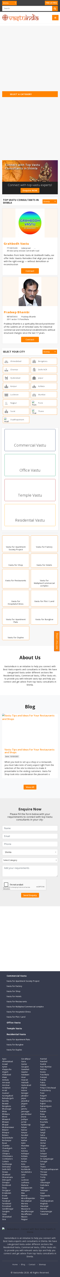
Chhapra (6, 1153)
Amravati (6, 1082)
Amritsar (6, 1085)
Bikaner (5, 1130)
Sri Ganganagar (46, 1159)
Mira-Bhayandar (28, 1198)
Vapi (42, 1188)
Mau (23, 1193)
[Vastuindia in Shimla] (20, 17)
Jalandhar (25, 1101)
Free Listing (51, 3)
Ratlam (43, 1111)
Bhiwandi (6, 1119)
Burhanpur (7, 1140)
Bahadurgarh (8, 1098)
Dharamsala (7, 1177)
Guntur (24, 1064)
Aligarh (5, 1072)
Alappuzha (7, 1069)
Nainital (43, 1059)
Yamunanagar (46, 1211)
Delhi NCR (6, 1169)
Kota (23, 1164)
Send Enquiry (30, 895)
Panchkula (44, 1074)
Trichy (42, 1177)
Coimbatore (7, 1159)
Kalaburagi (26, 1124)
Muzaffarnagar (27, 1211)
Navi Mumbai (45, 1066)
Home (15, 1264)
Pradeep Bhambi (16, 312)
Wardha (43, 1209)
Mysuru (24, 1216)
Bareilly (5, 1101)
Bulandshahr (7, 1138)
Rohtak (43, 1116)
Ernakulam (6, 1193)
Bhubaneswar (8, 1127)
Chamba (5, 1145)
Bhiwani (5, 1122)
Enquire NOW (30, 190)
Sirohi (42, 1151)
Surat (42, 1164)
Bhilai (4, 1111)
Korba (24, 1161)
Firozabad (6, 1206)
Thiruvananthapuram (49, 1169)
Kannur (24, 1130)
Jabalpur (25, 1095)
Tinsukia (43, 1174)
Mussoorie (25, 1209)
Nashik (43, 1064)
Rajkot (43, 1103)
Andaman (6, 1088)
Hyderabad (26, 1085)
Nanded (43, 1061)
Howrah (24, 1080)
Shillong (43, 1138)
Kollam (24, 1159)
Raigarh (43, 1095)
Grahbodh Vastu (16, 243)
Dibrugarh (6, 1180)
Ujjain (42, 1180)
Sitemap (42, 1264)
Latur (23, 1174)
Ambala (5, 1080)
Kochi (23, 1148)
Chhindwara (7, 1156)
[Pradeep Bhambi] (30, 291)
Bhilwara (6, 1114)
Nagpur (24, 1219)
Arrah (4, 1090)
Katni (23, 1143)
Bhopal (5, 1124)
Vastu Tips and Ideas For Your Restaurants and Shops (29, 751)
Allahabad (6, 1074)
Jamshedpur (26, 1114)
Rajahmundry (46, 1101)
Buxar (4, 1143)
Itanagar (24, 1093)
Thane (43, 1166)
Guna (23, 1061)
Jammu (24, 1109)
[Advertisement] (30, 56)
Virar (42, 1198)
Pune (42, 1093)
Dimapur (6, 1182)
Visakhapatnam (46, 1201)
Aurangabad (7, 1095)
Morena (24, 1203)
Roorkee (43, 1119)
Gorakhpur (26, 1059)
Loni (23, 1177)
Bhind (4, 1116)
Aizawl (5, 1064)
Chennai (5, 1151)
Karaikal (24, 1135)
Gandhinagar (7, 1209)
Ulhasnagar (45, 1182)
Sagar (42, 1124)
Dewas (5, 1172)
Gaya (4, 1214)
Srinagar (43, 1161)
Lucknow (25, 1180)
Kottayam (25, 1166)
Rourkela (44, 1122)
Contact (30, 271)
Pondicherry (45, 1090)
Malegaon (25, 1190)
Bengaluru (6, 1106)
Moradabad (26, 1201)
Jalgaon (24, 1103)
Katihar (24, 1140)
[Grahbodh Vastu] (30, 223)
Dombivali (6, 1185)
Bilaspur (5, 1132)
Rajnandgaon (46, 1106)
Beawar (5, 1103)
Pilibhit (43, 1085)
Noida (43, 1072)
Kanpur (24, 1132)
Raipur (43, 1098)
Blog (23, 1264)
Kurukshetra (26, 1172)
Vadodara (44, 1185)
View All (30, 787)
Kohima (24, 1151)
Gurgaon (25, 1066)
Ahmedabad (7, 1061)
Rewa (42, 1114)
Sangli (42, 1132)
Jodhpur (24, 1119)
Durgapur (6, 1190)
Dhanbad (6, 1174)
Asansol (5, 1093)
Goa (4, 1219)
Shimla (43, 1140)
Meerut (24, 1195)
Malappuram (26, 1188)
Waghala (44, 1203)
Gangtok (5, 1211)
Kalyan (24, 1127)
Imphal (24, 1088)
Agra (4, 1059)
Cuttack (5, 1161)
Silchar (43, 1143)
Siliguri (43, 1145)
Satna (42, 1135)
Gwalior (24, 1072)
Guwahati (25, 1069)
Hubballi (25, 1082)
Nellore (43, 1069)
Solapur (43, 1153)
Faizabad (6, 1201)
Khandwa (25, 1145)
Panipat (43, 1077)
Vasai (42, 1193)
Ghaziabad (7, 1216)
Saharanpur (45, 1127)
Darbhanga (7, 1164)
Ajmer (4, 1066)
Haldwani (25, 1074)
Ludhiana (25, 1182)
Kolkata (24, 1156)
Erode (4, 1195)
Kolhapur (25, 1153)
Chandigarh (7, 1148)
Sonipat (43, 1156)
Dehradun (6, 1166)
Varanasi (44, 1190)
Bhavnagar (7, 1109)
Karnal (24, 1138)
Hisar (23, 1077)
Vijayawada (45, 1195)
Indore (24, 1090)
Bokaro (5, 1135)
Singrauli (44, 1148)
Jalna (23, 1106)
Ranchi (43, 1109)
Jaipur (23, 1098)
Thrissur (43, 1172)
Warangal (44, 1206)
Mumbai (24, 1206)
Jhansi (23, 1116)
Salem (42, 1130)
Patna (42, 1082)
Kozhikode (25, 1169)
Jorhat (24, 1122)
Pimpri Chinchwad (48, 1088)
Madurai (24, 1185)
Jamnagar (25, 1111)
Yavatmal (44, 1214)
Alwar (4, 1077)
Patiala (43, 1080)
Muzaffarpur (26, 1214)
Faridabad (6, 1203)
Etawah (5, 1198)
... (35, 248)
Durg (4, 1188)
